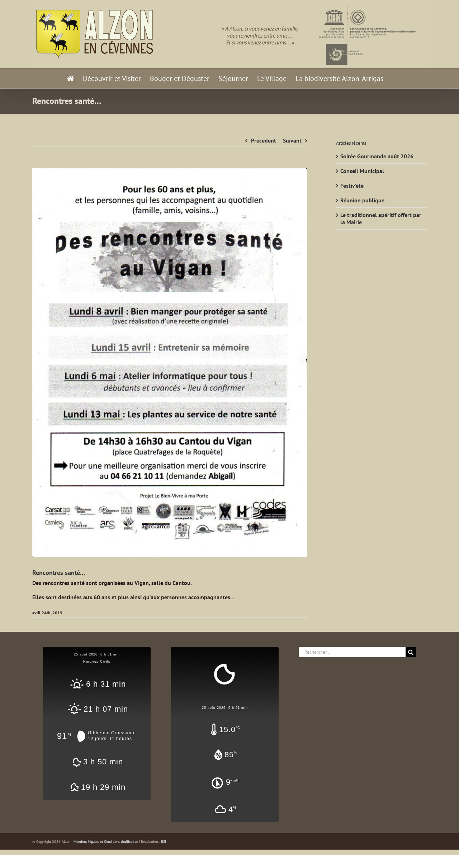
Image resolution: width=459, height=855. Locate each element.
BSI (163, 841)
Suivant (292, 140)
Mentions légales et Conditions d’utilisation (106, 841)
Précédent (263, 140)
